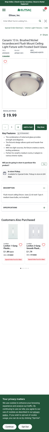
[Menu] (4, 10)
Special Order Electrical (14, 28)
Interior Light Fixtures (33, 28)
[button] (25, 188)
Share (45, 35)
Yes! (44, 164)
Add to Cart (28, 127)
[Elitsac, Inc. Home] (24, 10)
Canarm (6, 56)
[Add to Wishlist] (5, 61)
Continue (9, 427)
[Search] (40, 21)
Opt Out (25, 427)
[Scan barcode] (45, 21)
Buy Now (40, 127)
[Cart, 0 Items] (44, 10)
